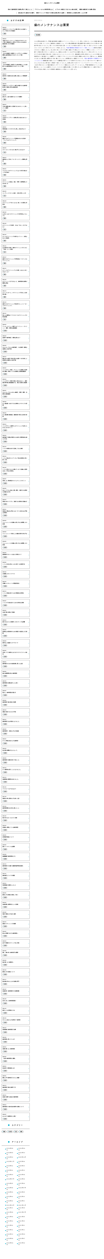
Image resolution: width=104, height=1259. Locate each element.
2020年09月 (21, 1235)
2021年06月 (9, 1217)
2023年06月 (21, 1184)
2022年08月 (9, 1188)
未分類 (38, 35)
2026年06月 (21, 1149)
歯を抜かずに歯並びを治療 (26, 13)
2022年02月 (9, 1201)
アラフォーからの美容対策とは (44, 9)
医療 (4, 1131)
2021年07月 (22, 1212)
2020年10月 (9, 1235)
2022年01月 (21, 1201)
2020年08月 (9, 1239)
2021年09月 (21, 1208)
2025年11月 (10, 1161)
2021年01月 (21, 1226)
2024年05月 (9, 1184)
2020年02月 (21, 1243)
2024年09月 (9, 1175)
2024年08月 (21, 1175)
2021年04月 (9, 1222)
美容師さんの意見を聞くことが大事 (77, 13)
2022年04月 (9, 1197)
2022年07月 (22, 1187)
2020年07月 (21, 1239)
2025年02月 (9, 1171)
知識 (21, 1131)
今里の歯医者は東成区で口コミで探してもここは (80, 48)
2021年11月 (22, 1205)
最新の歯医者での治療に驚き (87, 9)
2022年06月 (9, 1193)
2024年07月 (10, 1179)
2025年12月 (22, 1157)
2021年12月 (10, 1205)
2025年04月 (9, 1166)
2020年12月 (9, 1230)
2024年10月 (21, 1171)
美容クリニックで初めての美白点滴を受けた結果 (50, 13)
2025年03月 (21, 1166)
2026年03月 (21, 1153)
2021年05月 (21, 1217)
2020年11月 (21, 1230)
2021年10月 (9, 1208)
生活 (16, 1131)
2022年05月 (21, 1193)
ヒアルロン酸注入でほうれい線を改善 (66, 9)
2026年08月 (9, 1149)
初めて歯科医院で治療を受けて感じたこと (20, 9)
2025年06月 (21, 1162)
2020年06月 (9, 1243)
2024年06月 (21, 1179)
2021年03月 (21, 1222)
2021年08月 (9, 1213)
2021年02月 (9, 1226)
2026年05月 (9, 1153)
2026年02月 (9, 1158)
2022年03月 (21, 1197)
